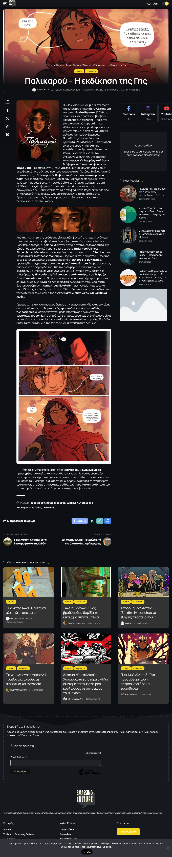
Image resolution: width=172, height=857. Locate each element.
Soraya (45, 89)
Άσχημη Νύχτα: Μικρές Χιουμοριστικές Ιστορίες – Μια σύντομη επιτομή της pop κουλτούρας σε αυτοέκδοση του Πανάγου (85, 683)
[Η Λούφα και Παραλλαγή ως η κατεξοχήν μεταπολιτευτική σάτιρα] (128, 193)
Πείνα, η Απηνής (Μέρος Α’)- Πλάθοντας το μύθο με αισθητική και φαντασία (27, 679)
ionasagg (129, 623)
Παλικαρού (48, 507)
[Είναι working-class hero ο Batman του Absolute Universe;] (128, 235)
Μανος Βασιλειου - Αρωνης (21, 619)
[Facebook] (129, 113)
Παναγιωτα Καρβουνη (76, 623)
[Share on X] (7, 118)
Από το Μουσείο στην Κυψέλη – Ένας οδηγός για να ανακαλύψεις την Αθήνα (152, 212)
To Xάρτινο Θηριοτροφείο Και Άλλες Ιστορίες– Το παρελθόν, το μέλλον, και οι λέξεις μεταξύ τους (153, 275)
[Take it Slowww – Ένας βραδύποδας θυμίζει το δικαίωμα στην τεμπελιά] (86, 582)
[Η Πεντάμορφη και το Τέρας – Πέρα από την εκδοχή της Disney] (128, 256)
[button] (6, 3)
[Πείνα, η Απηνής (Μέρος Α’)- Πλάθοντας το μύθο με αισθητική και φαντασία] (28, 648)
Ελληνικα (91, 71)
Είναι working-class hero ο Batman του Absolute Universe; (152, 234)
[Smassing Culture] (12, 3)
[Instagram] (148, 113)
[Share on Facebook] (7, 110)
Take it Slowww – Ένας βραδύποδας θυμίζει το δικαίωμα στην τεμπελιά (81, 612)
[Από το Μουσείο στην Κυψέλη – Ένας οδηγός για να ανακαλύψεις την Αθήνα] (128, 214)
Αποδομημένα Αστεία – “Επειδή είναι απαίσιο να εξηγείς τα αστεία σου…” (138, 612)
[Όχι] (167, 848)
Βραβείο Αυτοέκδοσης (80, 502)
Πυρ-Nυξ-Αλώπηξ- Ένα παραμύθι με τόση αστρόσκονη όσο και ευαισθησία (138, 681)
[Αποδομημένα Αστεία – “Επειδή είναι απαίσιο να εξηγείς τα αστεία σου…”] (143, 582)
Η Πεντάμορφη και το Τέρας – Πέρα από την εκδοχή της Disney (151, 255)
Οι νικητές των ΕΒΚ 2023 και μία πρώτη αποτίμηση (26, 610)
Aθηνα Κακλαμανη (75, 699)
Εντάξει (87, 852)
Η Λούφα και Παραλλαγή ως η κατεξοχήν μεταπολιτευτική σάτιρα (152, 192)
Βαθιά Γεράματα (55, 502)
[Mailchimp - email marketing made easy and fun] (89, 774)
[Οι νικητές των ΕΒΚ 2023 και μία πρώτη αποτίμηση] (28, 582)
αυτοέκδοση (38, 502)
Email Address (18, 757)
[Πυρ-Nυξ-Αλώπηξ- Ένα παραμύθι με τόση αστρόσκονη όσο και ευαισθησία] (143, 648)
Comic (79, 71)
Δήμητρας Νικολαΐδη (28, 507)
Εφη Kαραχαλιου (131, 694)
